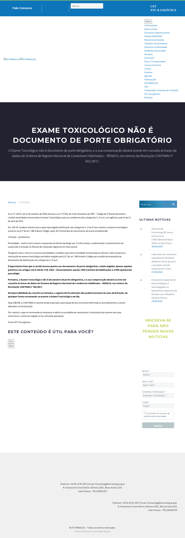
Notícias (148, 97)
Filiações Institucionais (155, 43)
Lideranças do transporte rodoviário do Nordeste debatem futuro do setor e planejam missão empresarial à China (163, 261)
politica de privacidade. (155, 416)
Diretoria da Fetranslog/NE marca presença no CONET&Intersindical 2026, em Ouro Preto (162, 236)
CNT (153, 6)
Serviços (148, 54)
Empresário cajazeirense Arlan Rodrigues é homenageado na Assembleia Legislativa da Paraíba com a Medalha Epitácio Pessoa (164, 288)
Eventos (148, 72)
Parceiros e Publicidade (155, 47)
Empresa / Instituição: (154, 391)
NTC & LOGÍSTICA (163, 10)
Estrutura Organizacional (157, 32)
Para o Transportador (155, 61)
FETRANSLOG (151, 83)
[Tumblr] (22, 358)
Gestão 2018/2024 (153, 36)
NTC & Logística (152, 93)
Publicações (150, 79)
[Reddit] (31, 358)
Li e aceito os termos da (157, 415)
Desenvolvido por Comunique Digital (92, 531)
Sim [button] (11, 341)
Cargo (146, 402)
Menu (148, 21)
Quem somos (150, 29)
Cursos (147, 68)
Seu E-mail (148, 381)
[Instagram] (53, 7)
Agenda (148, 75)
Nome (146, 370)
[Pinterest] (57, 7)
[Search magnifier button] (173, 204)
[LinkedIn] (26, 358)
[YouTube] (62, 7)
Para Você (149, 57)
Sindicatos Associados (155, 50)
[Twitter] (14, 358)
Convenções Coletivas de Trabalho (161, 90)
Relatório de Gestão (154, 39)
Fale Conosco (22, 8)
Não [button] (11, 345)
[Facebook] (48, 7)
